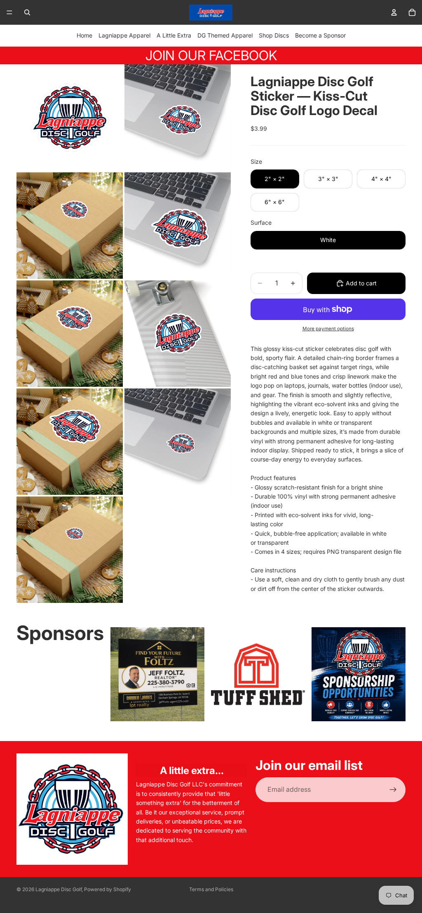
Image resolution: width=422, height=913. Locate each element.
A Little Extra (174, 35)
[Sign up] (393, 789)
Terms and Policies (211, 889)
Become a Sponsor (320, 35)
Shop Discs (274, 35)
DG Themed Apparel (225, 35)
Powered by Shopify (107, 889)
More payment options (328, 329)
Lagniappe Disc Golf (58, 889)
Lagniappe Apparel (124, 35)
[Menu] (9, 12)
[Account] (394, 12)
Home (84, 35)
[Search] (27, 12)
